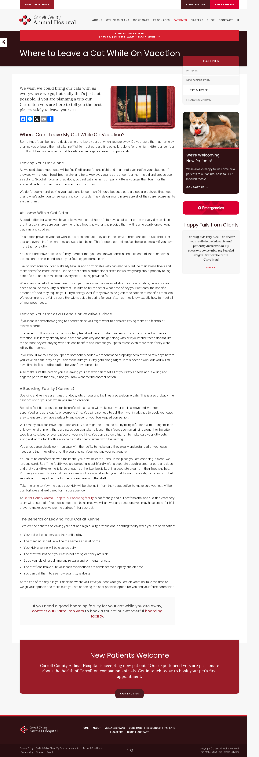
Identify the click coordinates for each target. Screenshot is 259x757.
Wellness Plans (117, 20)
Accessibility (27, 752)
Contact (225, 20)
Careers (197, 20)
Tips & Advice (199, 90)
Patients (180, 20)
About (97, 20)
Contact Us (129, 693)
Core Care (141, 20)
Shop (211, 20)
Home (85, 728)
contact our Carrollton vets (58, 611)
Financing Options (198, 99)
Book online (196, 4)
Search (50, 752)
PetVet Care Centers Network (225, 752)
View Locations (36, 4)
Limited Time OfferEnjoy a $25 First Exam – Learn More (127, 35)
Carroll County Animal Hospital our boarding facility (59, 498)
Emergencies (225, 4)
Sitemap (40, 752)
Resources (161, 20)
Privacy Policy (26, 748)
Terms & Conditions (92, 748)
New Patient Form (198, 80)
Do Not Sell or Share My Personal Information (58, 748)
